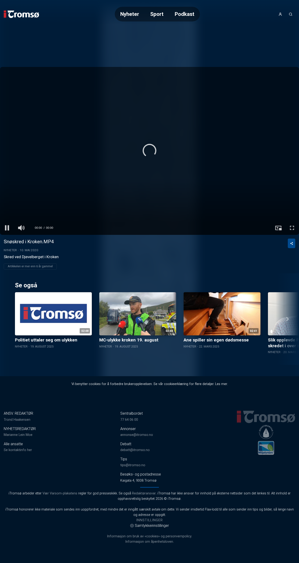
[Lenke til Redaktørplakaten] (266, 432)
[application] (149, 151)
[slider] (149, 219)
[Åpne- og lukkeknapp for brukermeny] (280, 14)
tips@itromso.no (132, 465)
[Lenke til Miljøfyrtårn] (266, 448)
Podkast (184, 14)
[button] (149, 150)
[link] (21, 14)
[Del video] (291, 243)
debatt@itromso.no (135, 450)
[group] (21, 228)
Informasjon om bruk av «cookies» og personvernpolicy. (149, 536)
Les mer (221, 384)
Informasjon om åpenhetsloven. (149, 542)
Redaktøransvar (144, 493)
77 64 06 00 (129, 420)
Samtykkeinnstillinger (152, 525)
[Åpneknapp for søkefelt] (290, 14)
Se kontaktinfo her (18, 450)
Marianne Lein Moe (18, 435)
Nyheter (129, 14)
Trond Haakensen (17, 420)
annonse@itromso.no (136, 435)
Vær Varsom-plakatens (60, 493)
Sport (157, 14)
